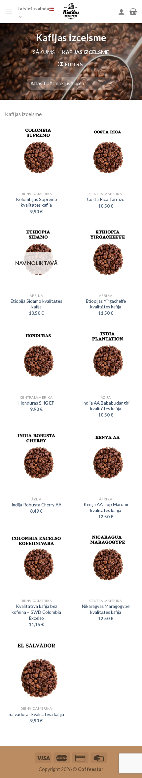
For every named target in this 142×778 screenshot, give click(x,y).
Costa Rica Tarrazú (105, 199)
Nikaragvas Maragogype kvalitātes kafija (105, 609)
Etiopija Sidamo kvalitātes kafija (36, 304)
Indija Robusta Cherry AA (36, 504)
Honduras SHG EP (36, 403)
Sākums (44, 52)
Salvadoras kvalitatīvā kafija (36, 714)
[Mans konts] (121, 11)
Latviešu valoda (33, 8)
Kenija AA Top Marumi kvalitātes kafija (106, 507)
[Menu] (9, 12)
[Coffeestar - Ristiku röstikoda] (71, 11)
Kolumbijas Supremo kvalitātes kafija (36, 202)
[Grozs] (133, 11)
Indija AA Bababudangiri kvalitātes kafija (105, 406)
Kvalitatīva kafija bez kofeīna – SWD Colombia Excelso (36, 612)
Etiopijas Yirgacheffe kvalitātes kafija (106, 304)
